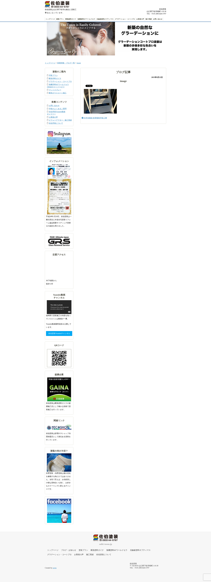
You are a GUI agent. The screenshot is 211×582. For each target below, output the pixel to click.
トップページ (50, 19)
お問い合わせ (157, 19)
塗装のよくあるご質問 (57, 109)
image (79, 63)
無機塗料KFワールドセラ (86, 19)
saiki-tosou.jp (105, 544)
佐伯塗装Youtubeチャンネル (59, 333)
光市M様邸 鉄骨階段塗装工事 (95, 118)
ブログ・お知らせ (68, 550)
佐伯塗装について (56, 123)
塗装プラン (60, 19)
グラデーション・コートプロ (125, 19)
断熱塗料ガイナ (70, 19)
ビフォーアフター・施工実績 (60, 120)
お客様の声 (140, 19)
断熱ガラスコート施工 (57, 93)
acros (54, 568)
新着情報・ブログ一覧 (66, 63)
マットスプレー (55, 90)
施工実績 (149, 19)
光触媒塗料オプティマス (105, 19)
